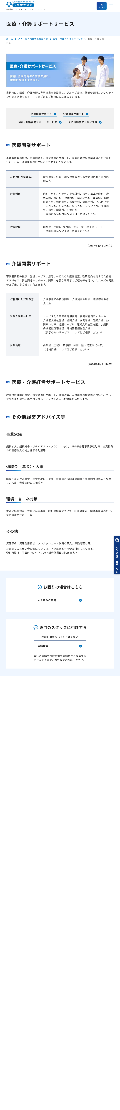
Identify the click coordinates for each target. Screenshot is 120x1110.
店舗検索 (43, 646)
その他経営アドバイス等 (82, 122)
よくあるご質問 (47, 600)
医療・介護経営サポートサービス (37, 122)
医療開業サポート (41, 114)
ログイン (101, 7)
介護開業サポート (73, 114)
